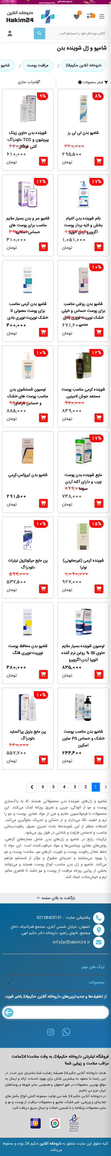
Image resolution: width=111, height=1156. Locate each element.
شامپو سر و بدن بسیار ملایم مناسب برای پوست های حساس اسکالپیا (28, 225)
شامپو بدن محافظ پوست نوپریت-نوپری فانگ (28, 650)
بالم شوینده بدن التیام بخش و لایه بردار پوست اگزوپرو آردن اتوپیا (83, 225)
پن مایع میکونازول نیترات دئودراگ (28, 564)
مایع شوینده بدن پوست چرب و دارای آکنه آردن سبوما (83, 482)
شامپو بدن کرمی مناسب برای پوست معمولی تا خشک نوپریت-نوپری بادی (27, 311)
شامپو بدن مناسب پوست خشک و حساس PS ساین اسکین (83, 739)
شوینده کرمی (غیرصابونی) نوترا (83, 564)
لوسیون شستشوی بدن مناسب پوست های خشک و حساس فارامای (27, 396)
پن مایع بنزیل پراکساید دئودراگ (28, 735)
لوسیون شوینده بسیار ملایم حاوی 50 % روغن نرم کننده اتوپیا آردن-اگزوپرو (83, 653)
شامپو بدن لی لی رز (83, 133)
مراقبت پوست (37, 65)
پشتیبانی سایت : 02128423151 (63, 918)
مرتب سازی (27, 82)
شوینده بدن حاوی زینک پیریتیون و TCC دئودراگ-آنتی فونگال (28, 140)
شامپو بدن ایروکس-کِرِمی (28, 475)
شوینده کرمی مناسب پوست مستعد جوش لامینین (83, 393)
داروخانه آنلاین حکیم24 (83, 65)
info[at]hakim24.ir (71, 942)
